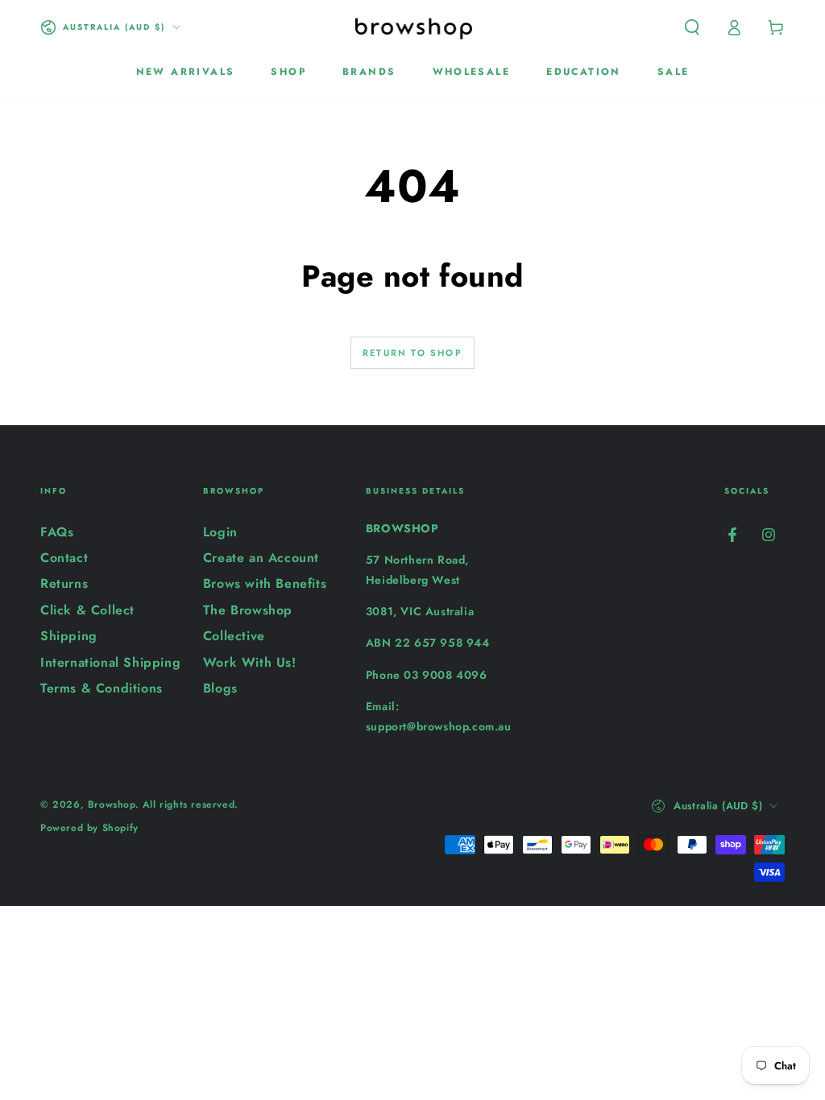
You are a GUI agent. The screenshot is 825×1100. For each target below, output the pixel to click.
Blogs (220, 688)
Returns (64, 583)
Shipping (68, 636)
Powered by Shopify (89, 828)
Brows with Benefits (264, 583)
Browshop (111, 804)
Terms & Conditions (101, 688)
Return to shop (412, 352)
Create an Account (261, 557)
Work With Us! (249, 662)
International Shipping (110, 662)
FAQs (56, 532)
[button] (692, 27)
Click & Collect (87, 610)
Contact (64, 557)
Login (220, 532)
